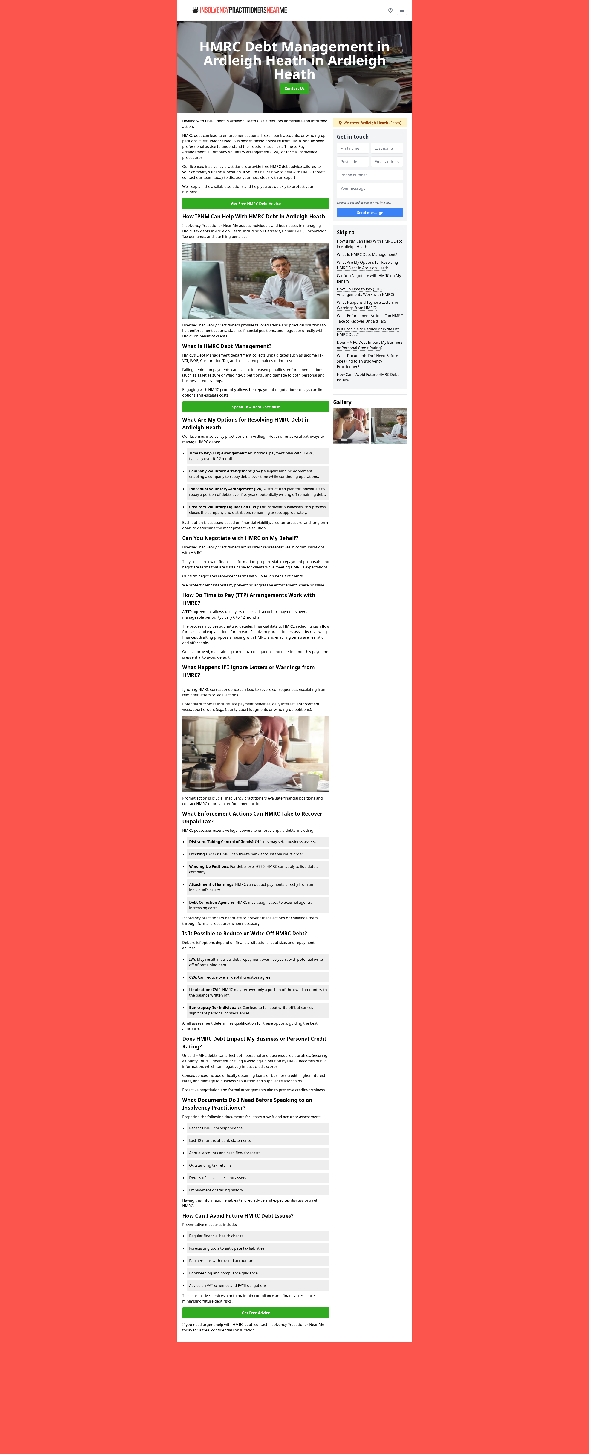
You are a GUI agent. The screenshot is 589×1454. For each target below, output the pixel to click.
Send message (370, 212)
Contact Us (295, 88)
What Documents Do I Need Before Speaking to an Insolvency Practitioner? (367, 361)
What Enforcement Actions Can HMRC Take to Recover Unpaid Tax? (370, 318)
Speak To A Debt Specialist (256, 406)
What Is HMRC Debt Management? (367, 254)
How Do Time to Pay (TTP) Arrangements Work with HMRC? (365, 291)
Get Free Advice (256, 1312)
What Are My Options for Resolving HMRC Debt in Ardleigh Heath (367, 265)
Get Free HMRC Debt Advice (256, 203)
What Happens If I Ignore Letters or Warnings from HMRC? (368, 305)
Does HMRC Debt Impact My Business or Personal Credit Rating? (370, 345)
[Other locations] (390, 10)
